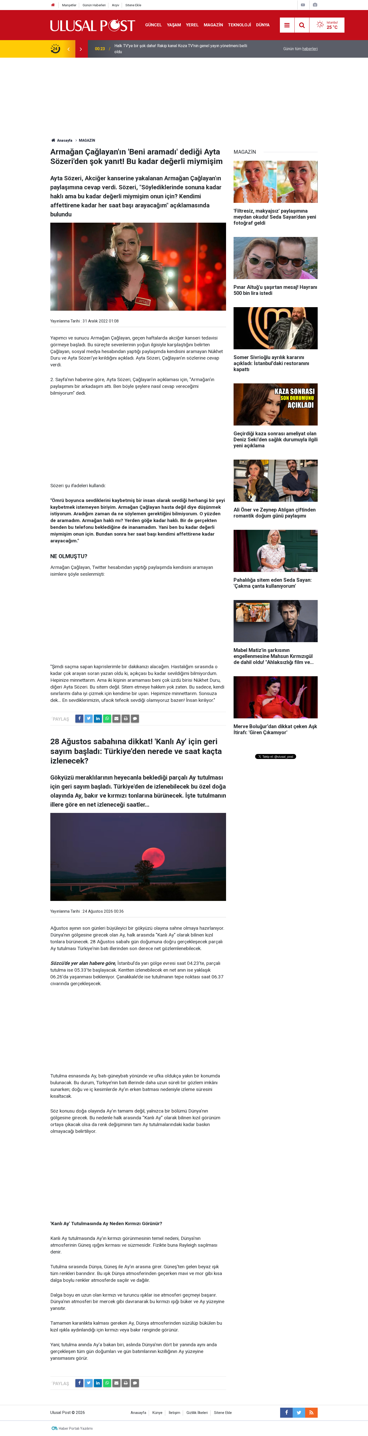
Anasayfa (138, 1413)
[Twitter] (89, 719)
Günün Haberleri (94, 5)
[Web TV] (303, 5)
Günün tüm (300, 48)
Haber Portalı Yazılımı (76, 1428)
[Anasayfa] (53, 5)
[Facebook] (79, 719)
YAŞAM (174, 24)
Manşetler (69, 5)
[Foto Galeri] (315, 5)
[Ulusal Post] (92, 24)
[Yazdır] (126, 719)
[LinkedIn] (98, 719)
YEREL (192, 24)
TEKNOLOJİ (239, 24)
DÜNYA (263, 24)
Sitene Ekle (133, 5)
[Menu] (287, 25)
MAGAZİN (213, 24)
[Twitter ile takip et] (299, 1413)
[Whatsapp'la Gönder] (107, 719)
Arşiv (115, 5)
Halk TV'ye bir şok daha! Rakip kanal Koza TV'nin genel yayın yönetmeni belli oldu (180, 48)
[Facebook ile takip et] (286, 1413)
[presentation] (68, 49)
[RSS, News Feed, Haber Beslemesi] (311, 1413)
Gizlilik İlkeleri (197, 1413)
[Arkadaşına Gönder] (116, 719)
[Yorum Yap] (135, 719)
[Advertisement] (184, 95)
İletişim (174, 1413)
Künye (157, 1413)
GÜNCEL (153, 24)
